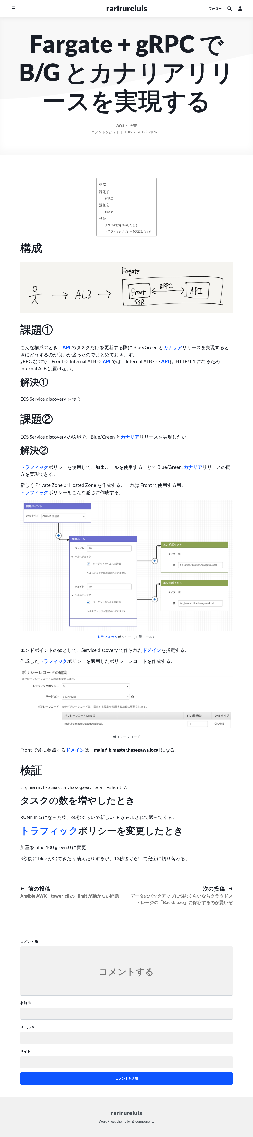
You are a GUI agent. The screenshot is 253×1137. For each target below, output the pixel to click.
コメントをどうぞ (105, 133)
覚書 (133, 125)
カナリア (172, 347)
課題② (104, 205)
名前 (25, 1003)
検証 (102, 218)
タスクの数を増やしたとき (121, 225)
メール (27, 1027)
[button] (240, 8)
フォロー (215, 8)
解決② (109, 211)
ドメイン (151, 650)
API (66, 347)
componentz (144, 1121)
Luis (128, 132)
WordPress (107, 1121)
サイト (25, 1051)
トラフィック (34, 467)
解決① (109, 198)
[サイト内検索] (229, 8)
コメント (29, 941)
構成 (102, 184)
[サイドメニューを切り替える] (13, 8)
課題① (104, 192)
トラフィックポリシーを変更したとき (128, 231)
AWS (120, 125)
